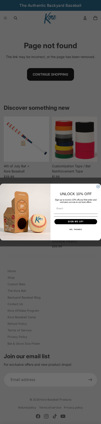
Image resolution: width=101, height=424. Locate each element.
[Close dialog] (98, 186)
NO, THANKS (76, 229)
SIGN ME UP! (76, 221)
